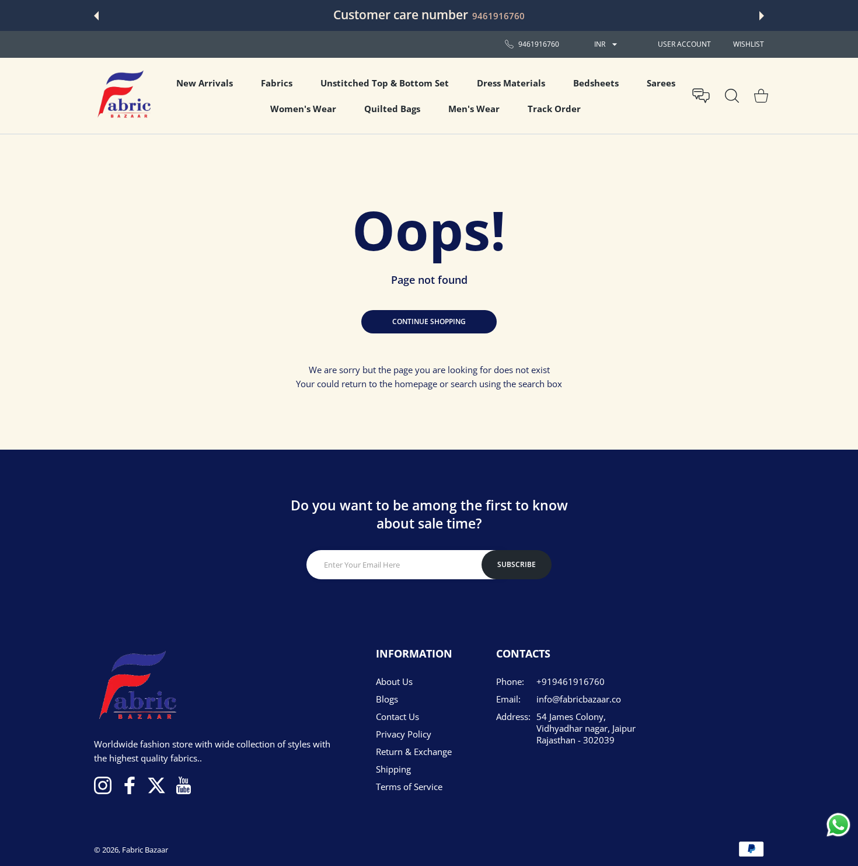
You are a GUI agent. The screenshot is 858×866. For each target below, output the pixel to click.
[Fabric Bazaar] (123, 95)
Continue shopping (429, 321)
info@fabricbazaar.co (578, 699)
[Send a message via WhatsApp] (838, 825)
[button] (96, 15)
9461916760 (498, 16)
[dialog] (732, 96)
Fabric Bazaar (145, 849)
